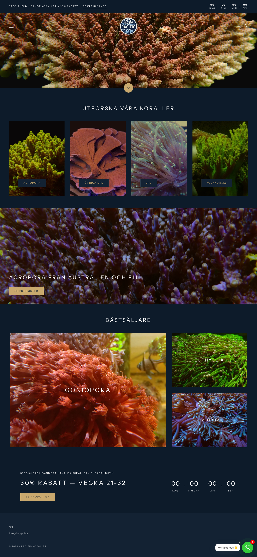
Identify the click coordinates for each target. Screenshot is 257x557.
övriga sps (94, 183)
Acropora (32, 183)
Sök (11, 527)
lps (148, 183)
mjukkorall (217, 183)
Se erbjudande (95, 6)
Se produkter (37, 496)
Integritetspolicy (18, 533)
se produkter (26, 291)
